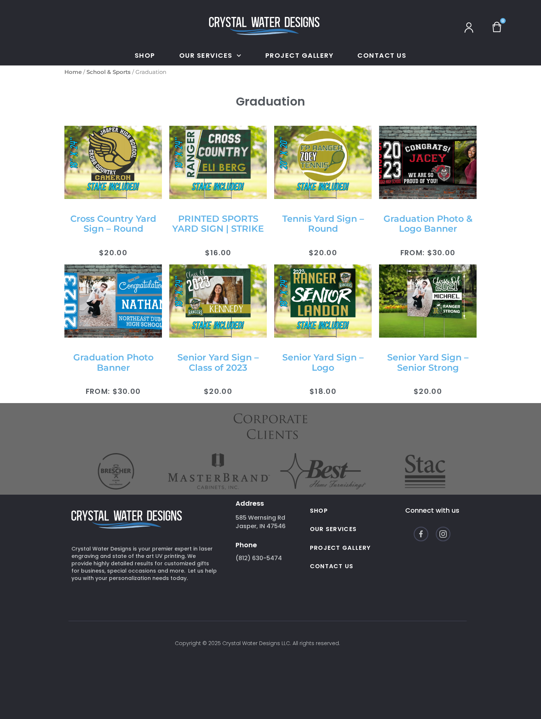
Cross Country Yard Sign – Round (113, 223)
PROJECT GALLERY (299, 55)
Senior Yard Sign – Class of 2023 (218, 362)
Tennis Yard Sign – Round (323, 223)
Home (73, 72)
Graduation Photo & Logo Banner (428, 223)
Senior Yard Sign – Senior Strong (427, 362)
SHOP (145, 55)
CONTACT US (381, 55)
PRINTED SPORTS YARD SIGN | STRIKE (218, 223)
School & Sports (108, 72)
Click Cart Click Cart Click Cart (501, 25)
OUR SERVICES (333, 529)
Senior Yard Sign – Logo (323, 362)
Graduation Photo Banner (113, 362)
